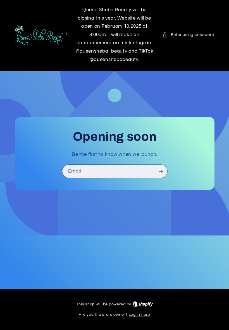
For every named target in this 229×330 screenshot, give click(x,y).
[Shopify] (142, 304)
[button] (188, 35)
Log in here (139, 315)
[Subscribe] (160, 171)
